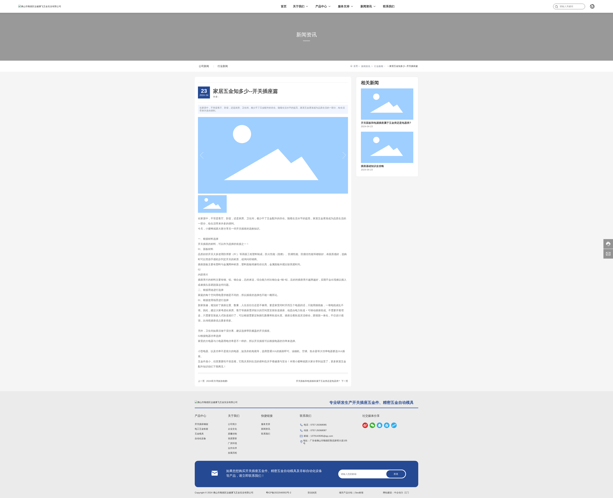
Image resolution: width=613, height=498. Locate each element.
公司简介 (232, 424)
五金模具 (199, 433)
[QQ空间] (387, 425)
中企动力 (398, 492)
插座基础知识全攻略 (372, 166)
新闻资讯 (365, 66)
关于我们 (233, 415)
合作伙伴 (232, 448)
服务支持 (265, 424)
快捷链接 (267, 415)
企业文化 (232, 429)
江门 (406, 492)
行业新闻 (223, 66)
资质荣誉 (232, 438)
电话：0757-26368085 (315, 424)
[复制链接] (394, 425)
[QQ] (379, 425)
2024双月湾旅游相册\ (217, 381)
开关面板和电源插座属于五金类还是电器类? (318, 381)
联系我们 (265, 433)
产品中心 (200, 415)
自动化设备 (200, 438)
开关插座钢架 (201, 424)
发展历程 (232, 453)
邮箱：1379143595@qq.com (318, 436)
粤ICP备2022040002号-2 (278, 492)
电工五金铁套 (201, 429)
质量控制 (232, 433)
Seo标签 (359, 492)
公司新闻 (204, 66)
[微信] (372, 425)
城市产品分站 (345, 492)
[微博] (365, 425)
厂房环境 (232, 443)
